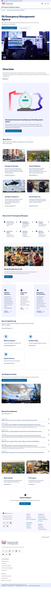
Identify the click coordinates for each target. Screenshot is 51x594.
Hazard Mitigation (33, 175)
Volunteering (28, 527)
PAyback (3, 570)
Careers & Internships (6, 576)
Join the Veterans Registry (7, 567)
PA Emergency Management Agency (10, 7)
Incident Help (31, 345)
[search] (45, 3)
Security (26, 585)
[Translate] (42, 3)
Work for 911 (28, 526)
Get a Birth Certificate (6, 565)
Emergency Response (10, 206)
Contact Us (28, 515)
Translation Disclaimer (20, 585)
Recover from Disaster (42, 529)
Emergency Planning (9, 175)
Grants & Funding (41, 515)
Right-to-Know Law (6, 580)
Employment (28, 524)
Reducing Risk (7, 484)
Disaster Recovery (33, 206)
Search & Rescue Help (8, 363)
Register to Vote (5, 561)
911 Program (31, 484)
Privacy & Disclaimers (11, 585)
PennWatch (4, 578)
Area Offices (28, 517)
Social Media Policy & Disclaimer (34, 585)
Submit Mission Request (9, 345)
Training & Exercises (41, 517)
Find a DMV (4, 563)
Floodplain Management (42, 519)
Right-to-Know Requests (31, 519)
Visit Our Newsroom (6, 413)
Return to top (45, 537)
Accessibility (4, 585)
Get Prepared (40, 526)
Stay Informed (40, 527)
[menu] (48, 3)
